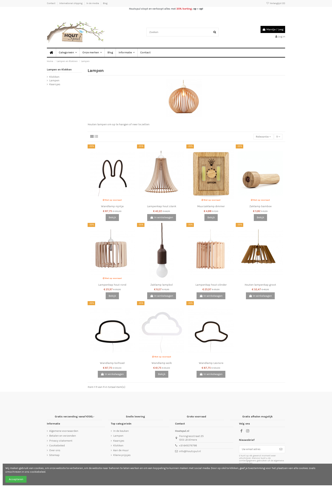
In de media (93, 3)
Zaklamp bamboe (260, 206)
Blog (105, 3)
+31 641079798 (188, 445)
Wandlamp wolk (162, 363)
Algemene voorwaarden (63, 431)
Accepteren (16, 479)
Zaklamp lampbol (161, 284)
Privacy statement (60, 440)
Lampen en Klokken (59, 69)
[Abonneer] (281, 449)
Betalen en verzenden (62, 435)
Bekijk (112, 217)
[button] (126, 52)
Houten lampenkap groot (260, 284)
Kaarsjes (54, 84)
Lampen (54, 80)
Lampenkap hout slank (161, 206)
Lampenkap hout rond (112, 284)
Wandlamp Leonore (211, 363)
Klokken (54, 76)
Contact (51, 3)
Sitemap (54, 455)
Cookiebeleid (57, 445)
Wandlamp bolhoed (112, 363)
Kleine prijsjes (122, 455)
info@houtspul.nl (190, 451)
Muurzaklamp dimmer (211, 206)
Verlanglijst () (277, 3)
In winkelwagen (163, 217)
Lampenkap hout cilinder (211, 284)
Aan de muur (121, 450)
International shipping (71, 3)
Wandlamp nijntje (112, 206)
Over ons (54, 450)
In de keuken (121, 431)
